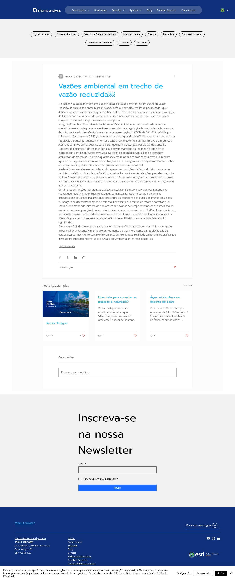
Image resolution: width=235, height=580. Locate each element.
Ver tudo (188, 285)
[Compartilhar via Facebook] (59, 257)
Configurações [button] (184, 573)
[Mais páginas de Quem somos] (88, 10)
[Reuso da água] (66, 304)
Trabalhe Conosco (25, 523)
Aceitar (221, 573)
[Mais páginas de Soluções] (124, 10)
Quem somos (75, 542)
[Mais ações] (175, 76)
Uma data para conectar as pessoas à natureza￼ (117, 299)
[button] (202, 525)
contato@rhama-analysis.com (30, 538)
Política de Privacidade (79, 556)
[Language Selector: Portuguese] (224, 10)
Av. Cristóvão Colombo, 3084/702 (32, 545)
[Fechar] (231, 573)
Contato (72, 552)
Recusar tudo (203, 573)
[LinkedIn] (218, 538)
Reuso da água (56, 323)
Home (71, 538)
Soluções (72, 545)
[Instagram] (213, 538)
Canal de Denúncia (77, 559)
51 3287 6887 (26, 542)
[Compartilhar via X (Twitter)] (67, 257)
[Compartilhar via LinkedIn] (75, 257)
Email (82, 463)
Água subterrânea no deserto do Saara (165, 299)
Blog (70, 549)
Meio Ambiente (67, 246)
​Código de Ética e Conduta (81, 563)
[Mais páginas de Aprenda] (141, 10)
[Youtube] (208, 538)
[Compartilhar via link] (83, 257)
